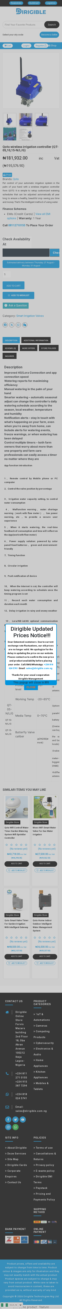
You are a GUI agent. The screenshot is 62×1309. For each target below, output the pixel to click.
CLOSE (31, 687)
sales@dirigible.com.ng (39, 668)
